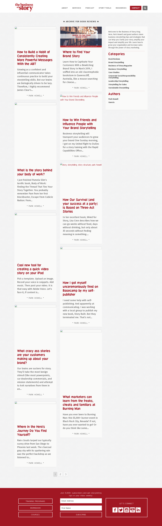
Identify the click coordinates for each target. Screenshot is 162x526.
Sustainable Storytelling (118, 88)
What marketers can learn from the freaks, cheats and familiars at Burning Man (79, 402)
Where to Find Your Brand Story (76, 54)
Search (145, 8)
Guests (111, 102)
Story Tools (105, 8)
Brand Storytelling (116, 62)
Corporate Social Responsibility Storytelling (121, 77)
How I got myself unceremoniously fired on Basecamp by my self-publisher (80, 288)
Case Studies (113, 72)
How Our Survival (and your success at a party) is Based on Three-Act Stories (80, 205)
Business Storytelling (117, 69)
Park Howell (113, 99)
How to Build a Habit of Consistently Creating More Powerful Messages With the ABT (34, 58)
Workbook (35, 508)
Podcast (90, 8)
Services (76, 8)
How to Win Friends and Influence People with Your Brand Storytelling (79, 123)
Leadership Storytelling (118, 81)
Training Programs (35, 501)
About (65, 8)
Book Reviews (114, 59)
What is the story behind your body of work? (34, 172)
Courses (35, 514)
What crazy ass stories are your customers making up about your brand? (33, 356)
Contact (136, 8)
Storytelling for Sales (117, 84)
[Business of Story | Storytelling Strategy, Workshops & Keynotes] (24, 7)
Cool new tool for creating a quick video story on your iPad (32, 269)
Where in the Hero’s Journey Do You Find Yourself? (32, 430)
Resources (121, 8)
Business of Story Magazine (120, 66)
